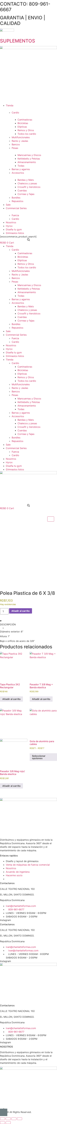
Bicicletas (23, 256)
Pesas (15, 281)
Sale (8, 331)
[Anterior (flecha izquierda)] (2, 1122)
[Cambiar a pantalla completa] (8, 1118)
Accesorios (18, 302)
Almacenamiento (27, 292)
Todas (21, 295)
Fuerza (15, 338)
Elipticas (22, 260)
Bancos (16, 278)
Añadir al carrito (20, 610)
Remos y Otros (26, 263)
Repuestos (17, 327)
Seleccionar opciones (38, 757)
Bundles (16, 324)
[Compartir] (13, 1118)
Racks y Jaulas (20, 274)
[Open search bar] (28, 239)
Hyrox (9, 348)
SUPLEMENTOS (17, 41)
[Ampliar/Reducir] (2, 1118)
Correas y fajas (26, 320)
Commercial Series (16, 334)
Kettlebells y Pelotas (29, 288)
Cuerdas (22, 317)
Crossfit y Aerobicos (29, 313)
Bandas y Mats (26, 306)
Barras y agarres (21, 299)
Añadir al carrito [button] (11, 699)
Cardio (15, 249)
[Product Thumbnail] (50, 519)
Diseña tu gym (14, 352)
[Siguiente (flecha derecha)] (8, 1122)
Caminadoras (25, 253)
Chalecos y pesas (27, 309)
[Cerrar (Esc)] (19, 1118)
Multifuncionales (21, 270)
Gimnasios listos (15, 356)
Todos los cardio (27, 267)
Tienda (9, 246)
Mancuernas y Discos (29, 285)
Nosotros (11, 345)
